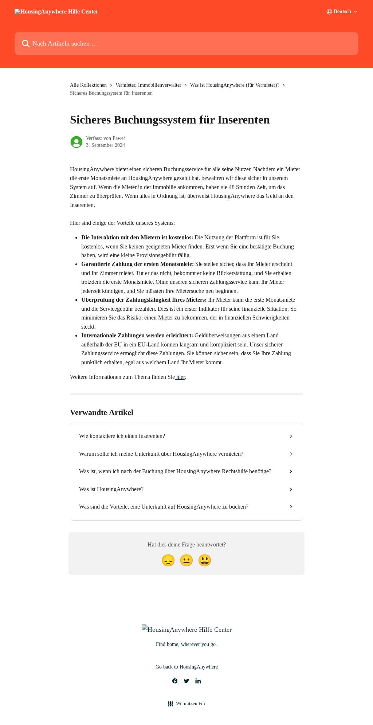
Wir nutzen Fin (190, 703)
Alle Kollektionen (88, 85)
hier (180, 377)
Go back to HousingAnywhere (187, 667)
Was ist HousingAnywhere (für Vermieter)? (234, 85)
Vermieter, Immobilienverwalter (148, 85)
